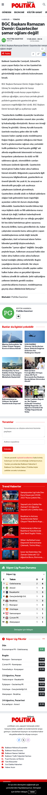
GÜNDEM (6, 12)
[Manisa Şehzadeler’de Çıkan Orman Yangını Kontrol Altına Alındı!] (12, 337)
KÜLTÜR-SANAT (34, 12)
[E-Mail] (18, 316)
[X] (23, 740)
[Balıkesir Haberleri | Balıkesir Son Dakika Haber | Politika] (23, 5)
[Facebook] (19, 740)
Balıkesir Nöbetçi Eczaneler (16, 748)
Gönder (7, 449)
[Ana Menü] (3, 5)
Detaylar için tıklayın (23, 630)
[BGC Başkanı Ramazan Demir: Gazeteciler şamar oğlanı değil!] (23, 47)
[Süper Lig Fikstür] (43, 639)
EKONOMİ (19, 12)
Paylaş (7, 53)
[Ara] (44, 4)
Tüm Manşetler (11, 762)
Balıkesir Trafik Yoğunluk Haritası (18, 756)
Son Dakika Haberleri (13, 764)
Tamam (32, 792)
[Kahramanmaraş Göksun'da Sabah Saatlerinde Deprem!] (12, 392)
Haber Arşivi (10, 767)
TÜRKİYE (16, 19)
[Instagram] (28, 740)
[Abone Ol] (44, 54)
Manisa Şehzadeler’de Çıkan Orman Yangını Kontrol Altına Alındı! (12, 347)
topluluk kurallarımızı (25, 458)
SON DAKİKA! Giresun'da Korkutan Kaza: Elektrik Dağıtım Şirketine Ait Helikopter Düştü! (34, 349)
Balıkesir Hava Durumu (14, 750)
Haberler (6, 19)
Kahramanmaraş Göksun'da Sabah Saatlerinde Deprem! (11, 401)
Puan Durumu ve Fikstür (14, 759)
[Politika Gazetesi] (8, 313)
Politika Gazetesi (24, 311)
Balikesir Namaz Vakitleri (15, 753)
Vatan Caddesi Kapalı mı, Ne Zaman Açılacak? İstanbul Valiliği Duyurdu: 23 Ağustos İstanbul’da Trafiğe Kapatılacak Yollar (34, 405)
